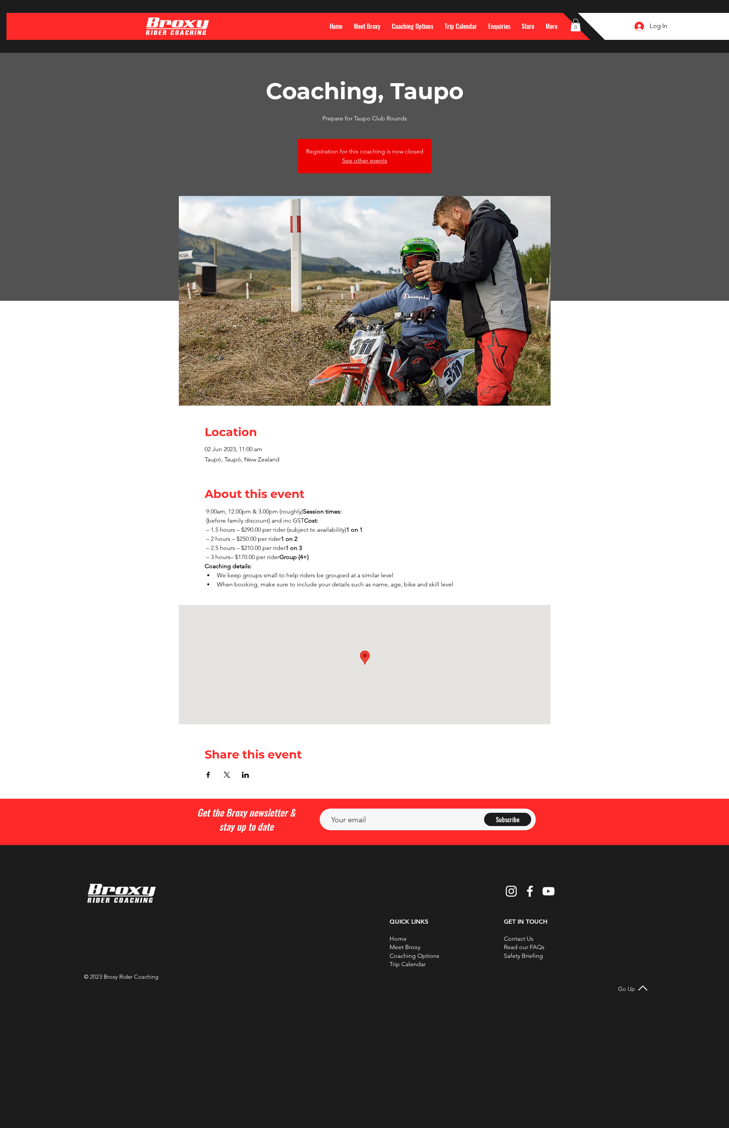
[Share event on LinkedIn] (245, 775)
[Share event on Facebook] (208, 775)
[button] (551, 26)
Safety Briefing (523, 955)
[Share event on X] (226, 775)
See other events (364, 160)
